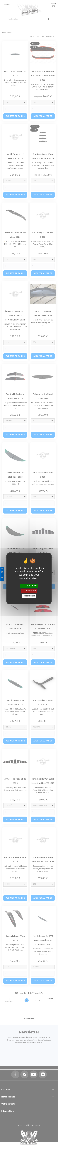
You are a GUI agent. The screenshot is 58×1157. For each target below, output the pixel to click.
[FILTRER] (2, 578)
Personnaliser (29, 596)
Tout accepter (30, 585)
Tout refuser (30, 590)
